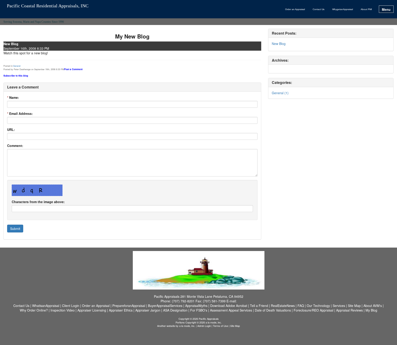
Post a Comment (73, 69)
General (16, 65)
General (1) (280, 93)
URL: (11, 129)
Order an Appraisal (295, 9)
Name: (13, 97)
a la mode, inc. (187, 326)
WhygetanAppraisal (342, 9)
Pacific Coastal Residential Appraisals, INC (47, 5)
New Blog (279, 43)
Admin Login (204, 326)
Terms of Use (220, 326)
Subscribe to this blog (15, 75)
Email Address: (20, 113)
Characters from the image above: (38, 201)
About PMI (366, 9)
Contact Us (318, 9)
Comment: (15, 145)
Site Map (235, 326)
